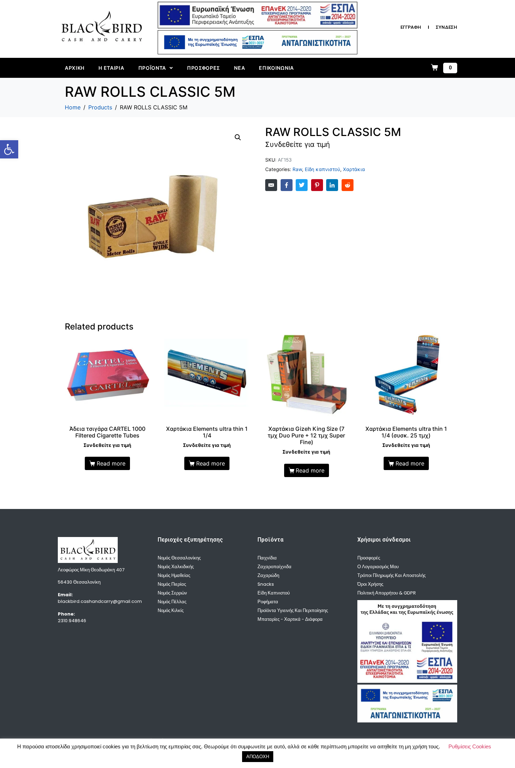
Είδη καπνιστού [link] (322, 169)
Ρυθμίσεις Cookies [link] (469, 746)
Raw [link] (297, 169)
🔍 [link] (238, 137)
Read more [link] (111, 463)
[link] (9, 149)
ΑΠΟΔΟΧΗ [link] (257, 756)
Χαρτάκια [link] (354, 169)
